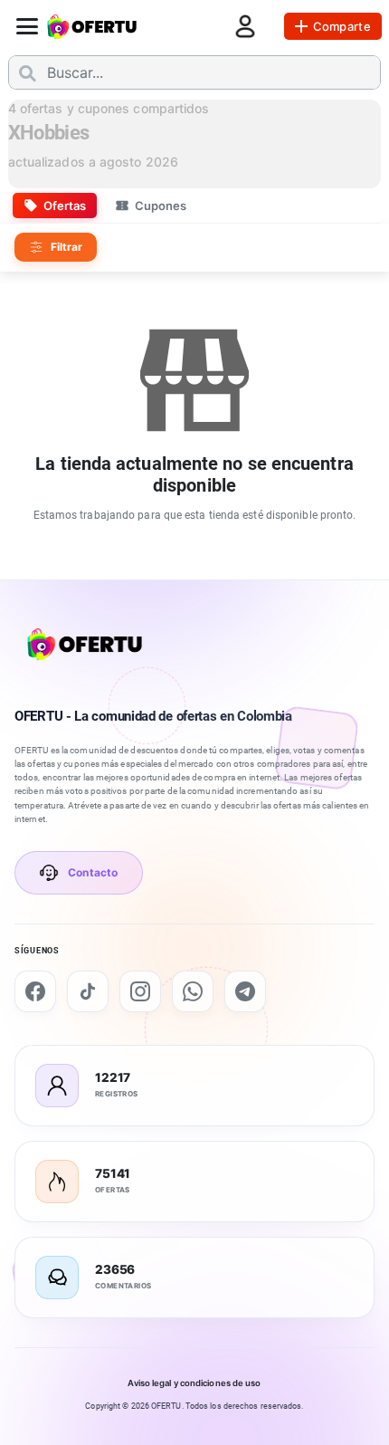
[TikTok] (88, 991)
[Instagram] (140, 991)
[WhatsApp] (192, 991)
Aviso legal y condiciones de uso (194, 1383)
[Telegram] (245, 991)
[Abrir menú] (27, 26)
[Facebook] (35, 991)
